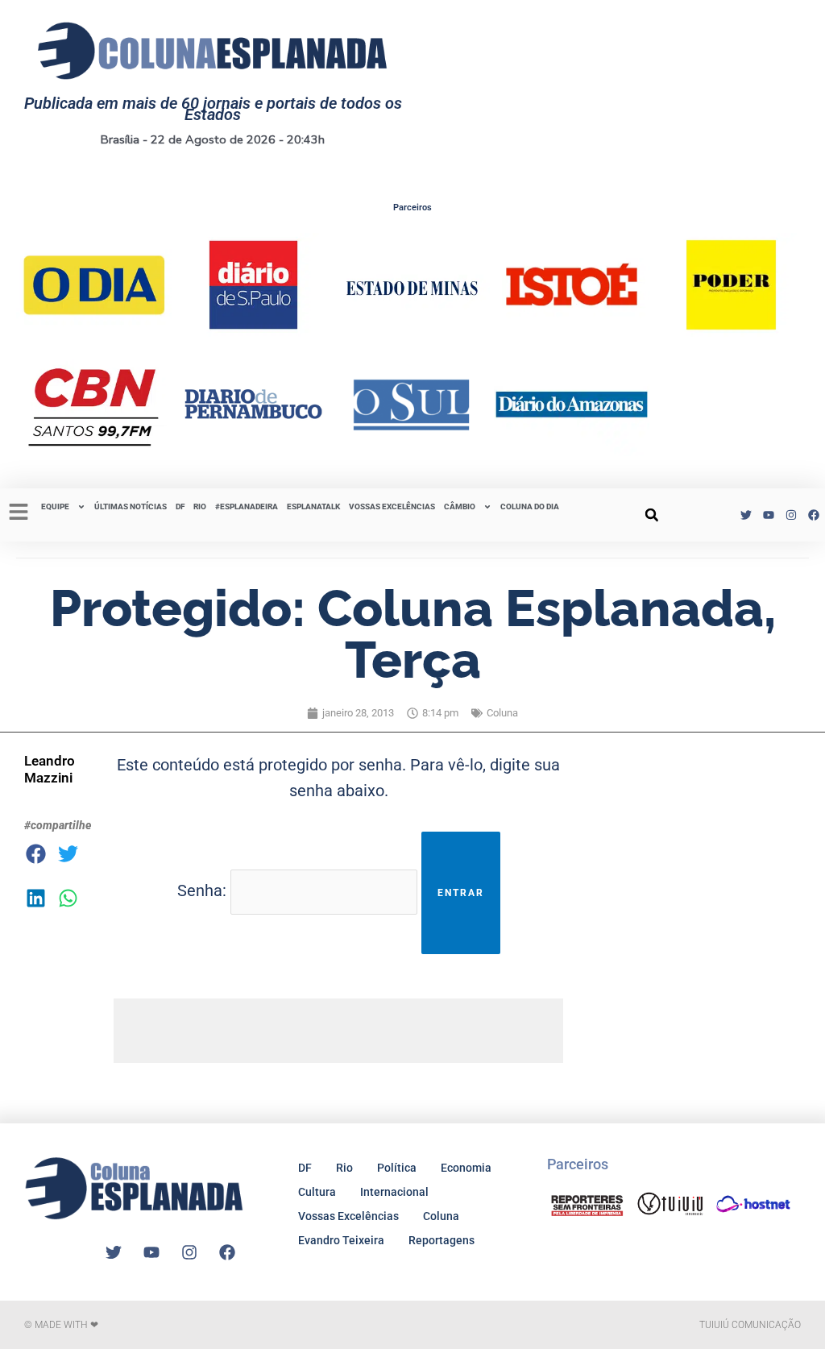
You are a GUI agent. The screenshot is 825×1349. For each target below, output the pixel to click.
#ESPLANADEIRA (246, 506)
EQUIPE (55, 506)
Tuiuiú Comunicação (750, 1324)
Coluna (502, 713)
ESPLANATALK (313, 506)
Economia (466, 1167)
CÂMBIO (459, 506)
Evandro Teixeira (341, 1240)
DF (180, 506)
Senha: (203, 891)
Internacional (394, 1191)
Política (397, 1167)
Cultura (317, 1191)
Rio (344, 1167)
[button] (652, 515)
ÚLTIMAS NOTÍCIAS (130, 506)
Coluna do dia (529, 506)
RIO (199, 506)
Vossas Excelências (392, 506)
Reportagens (441, 1240)
